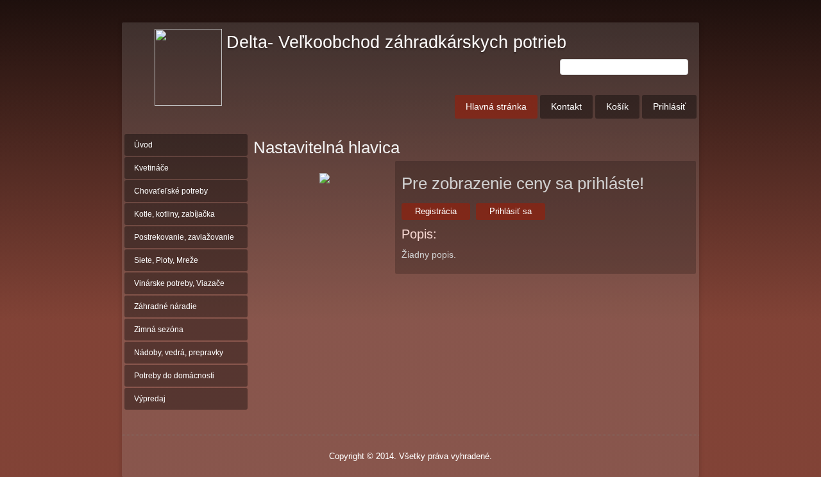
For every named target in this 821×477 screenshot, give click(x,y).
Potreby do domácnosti (174, 375)
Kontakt (566, 106)
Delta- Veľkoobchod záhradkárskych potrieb (396, 42)
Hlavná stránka (496, 106)
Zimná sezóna (158, 329)
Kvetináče (151, 167)
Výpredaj (149, 398)
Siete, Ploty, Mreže (166, 260)
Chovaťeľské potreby (171, 191)
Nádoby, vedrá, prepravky (178, 352)
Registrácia (436, 211)
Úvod (143, 144)
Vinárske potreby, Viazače (179, 283)
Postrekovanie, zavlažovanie (184, 237)
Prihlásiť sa (510, 211)
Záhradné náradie (165, 306)
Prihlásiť (669, 106)
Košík (617, 106)
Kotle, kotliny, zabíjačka (174, 214)
